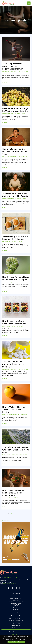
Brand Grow (16, 609)
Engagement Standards (16, 612)
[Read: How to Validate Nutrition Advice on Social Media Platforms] (16, 393)
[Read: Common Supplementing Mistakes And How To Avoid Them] (16, 137)
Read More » (5, 82)
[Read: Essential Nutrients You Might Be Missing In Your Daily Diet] (16, 96)
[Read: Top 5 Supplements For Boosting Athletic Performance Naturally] (16, 49)
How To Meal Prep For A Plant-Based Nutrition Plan (14, 322)
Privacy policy (21, 641)
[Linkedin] (16, 588)
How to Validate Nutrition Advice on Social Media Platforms (14, 409)
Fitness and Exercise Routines (16, 620)
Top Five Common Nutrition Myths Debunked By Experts (15, 195)
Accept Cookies (12, 641)
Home (16, 597)
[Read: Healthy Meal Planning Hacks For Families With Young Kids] (16, 265)
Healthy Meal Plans (6, 241)
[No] (30, 639)
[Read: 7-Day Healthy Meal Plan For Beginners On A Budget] (16, 223)
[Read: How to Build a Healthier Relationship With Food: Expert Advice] (16, 478)
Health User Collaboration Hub (16, 602)
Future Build (16, 608)
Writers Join (16, 611)
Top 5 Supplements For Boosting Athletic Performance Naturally (12, 66)
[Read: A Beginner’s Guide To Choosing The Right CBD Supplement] (16, 349)
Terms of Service (13, 634)
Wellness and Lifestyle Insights (9, 414)
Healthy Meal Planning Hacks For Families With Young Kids (15, 278)
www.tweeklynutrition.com (10, 577)
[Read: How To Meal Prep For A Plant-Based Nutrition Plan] (16, 307)
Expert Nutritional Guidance (8, 454)
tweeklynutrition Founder (16, 598)
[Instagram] (12, 588)
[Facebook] (9, 588)
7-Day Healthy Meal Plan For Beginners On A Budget (15, 238)
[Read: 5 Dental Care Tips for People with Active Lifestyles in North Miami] (16, 436)
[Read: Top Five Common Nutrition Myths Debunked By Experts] (16, 181)
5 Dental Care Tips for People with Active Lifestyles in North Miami (15, 450)
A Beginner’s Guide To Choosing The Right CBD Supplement (13, 364)
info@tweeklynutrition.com (9, 583)
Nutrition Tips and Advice (8, 113)
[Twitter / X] (19, 588)
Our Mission (16, 600)
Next (29, 513)
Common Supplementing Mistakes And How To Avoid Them (14, 151)
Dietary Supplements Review (9, 71)
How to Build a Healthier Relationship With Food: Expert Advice (13, 493)
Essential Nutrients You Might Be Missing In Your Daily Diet (15, 110)
